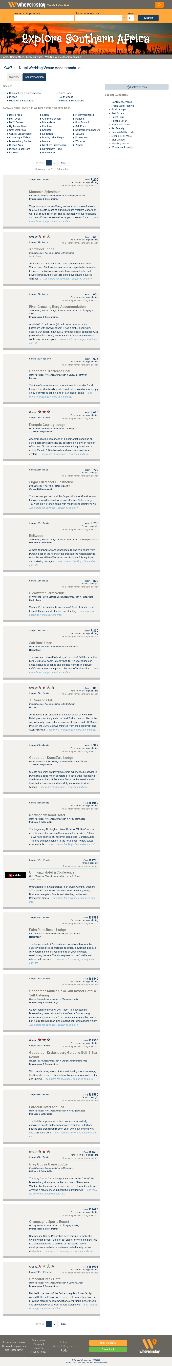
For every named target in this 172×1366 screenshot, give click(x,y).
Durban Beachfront (19, 148)
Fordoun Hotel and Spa (46, 1107)
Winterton (80, 141)
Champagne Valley (19, 137)
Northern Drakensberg (54, 145)
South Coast (66, 96)
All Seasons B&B (41, 700)
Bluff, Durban (16, 122)
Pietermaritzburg (84, 114)
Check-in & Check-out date (87, 13)
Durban (13, 96)
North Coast (65, 93)
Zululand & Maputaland (71, 100)
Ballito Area (15, 114)
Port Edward (82, 122)
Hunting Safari (119, 120)
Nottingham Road (52, 148)
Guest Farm (117, 117)
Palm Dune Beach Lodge (47, 930)
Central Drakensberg (20, 133)
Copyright (38, 1344)
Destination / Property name (27, 13)
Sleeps (130, 13)
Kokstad (46, 129)
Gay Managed (118, 109)
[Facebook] (61, 1349)
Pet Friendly (117, 128)
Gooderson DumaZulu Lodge (51, 758)
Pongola (79, 118)
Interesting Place (120, 124)
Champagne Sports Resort (49, 1222)
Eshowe (13, 152)
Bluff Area (14, 118)
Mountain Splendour (44, 192)
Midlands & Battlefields (21, 100)
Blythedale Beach (18, 126)
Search (148, 17)
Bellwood (36, 536)
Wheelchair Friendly (122, 147)
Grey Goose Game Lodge (48, 1164)
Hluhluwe (47, 126)
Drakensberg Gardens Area (24, 141)
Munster (46, 141)
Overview (14, 76)
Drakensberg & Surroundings (25, 93)
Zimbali (79, 145)
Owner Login (108, 1349)
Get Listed (14, 1349)
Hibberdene (48, 122)
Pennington (48, 152)
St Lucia (79, 133)
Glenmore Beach (51, 118)
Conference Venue (121, 101)
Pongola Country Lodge (47, 425)
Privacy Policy (38, 1351)
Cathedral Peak (17, 129)
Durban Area (16, 145)
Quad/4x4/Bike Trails (122, 132)
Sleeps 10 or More (121, 135)
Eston (45, 114)
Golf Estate (117, 113)
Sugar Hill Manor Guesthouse (51, 482)
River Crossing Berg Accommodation (57, 307)
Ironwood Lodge (41, 249)
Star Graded (118, 139)
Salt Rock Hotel (41, 643)
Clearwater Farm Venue (47, 593)
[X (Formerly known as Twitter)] (65, 1349)
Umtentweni (82, 137)
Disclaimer (38, 1348)
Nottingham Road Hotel (47, 815)
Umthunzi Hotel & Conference (51, 872)
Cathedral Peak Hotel (45, 1279)
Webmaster (38, 1340)
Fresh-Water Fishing (122, 105)
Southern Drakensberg (87, 129)
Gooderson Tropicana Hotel (50, 371)
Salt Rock (80, 126)
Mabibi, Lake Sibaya (53, 137)
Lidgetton (47, 133)
